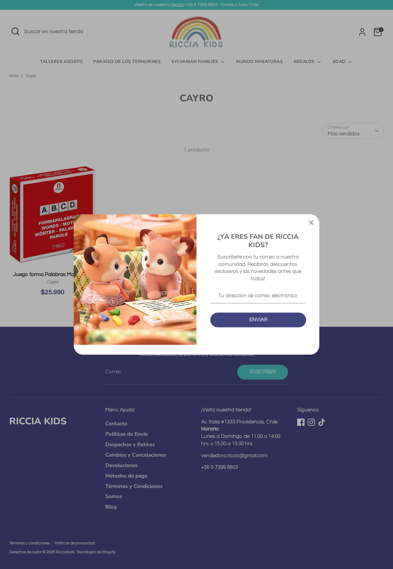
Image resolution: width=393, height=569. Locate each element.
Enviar (258, 319)
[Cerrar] (311, 222)
